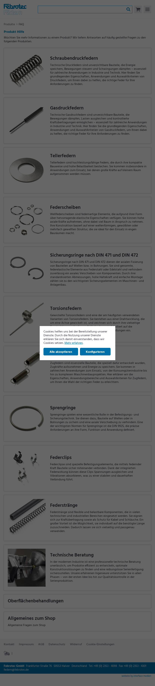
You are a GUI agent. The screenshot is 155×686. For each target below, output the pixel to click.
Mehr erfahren (73, 343)
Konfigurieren (95, 352)
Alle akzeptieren (61, 352)
